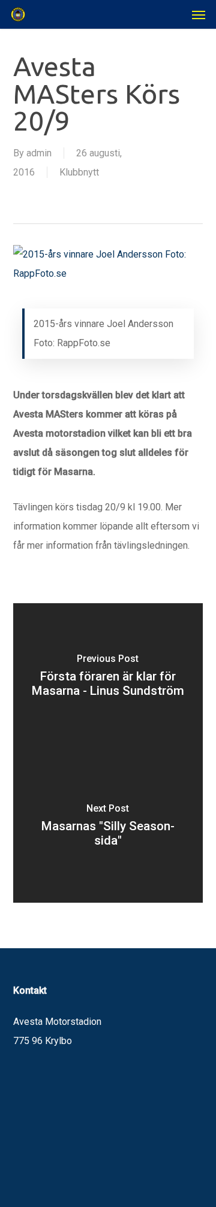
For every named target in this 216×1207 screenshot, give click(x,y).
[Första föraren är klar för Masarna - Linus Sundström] (108, 678)
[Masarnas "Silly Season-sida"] (108, 828)
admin (39, 153)
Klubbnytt (79, 172)
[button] (198, 14)
